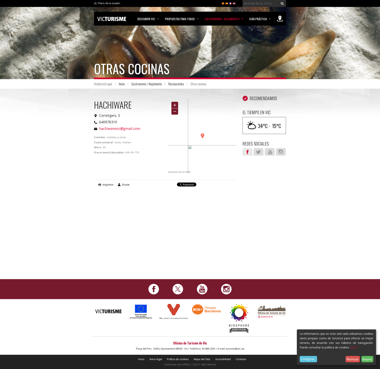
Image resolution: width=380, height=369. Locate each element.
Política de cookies (178, 359)
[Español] (226, 3)
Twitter (258, 152)
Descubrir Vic (146, 19)
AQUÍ (353, 347)
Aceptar (367, 359)
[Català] (223, 3)
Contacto (241, 359)
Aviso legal (155, 359)
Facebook (247, 152)
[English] (234, 3)
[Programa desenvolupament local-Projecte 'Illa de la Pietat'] (141, 311)
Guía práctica (258, 19)
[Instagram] (226, 289)
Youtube (270, 152)
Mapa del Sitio (202, 359)
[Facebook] (153, 289)
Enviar (126, 184)
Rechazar (353, 359)
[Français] (230, 3)
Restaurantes (176, 84)
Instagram (281, 152)
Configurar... (308, 359)
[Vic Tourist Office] (271, 311)
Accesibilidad (223, 359)
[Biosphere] (239, 318)
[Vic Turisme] (111, 18)
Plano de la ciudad (109, 3)
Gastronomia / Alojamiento (222, 19)
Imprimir (108, 184)
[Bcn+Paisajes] (206, 309)
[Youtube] (202, 289)
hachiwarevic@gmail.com (119, 128)
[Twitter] (178, 289)
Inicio (122, 84)
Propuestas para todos (180, 19)
